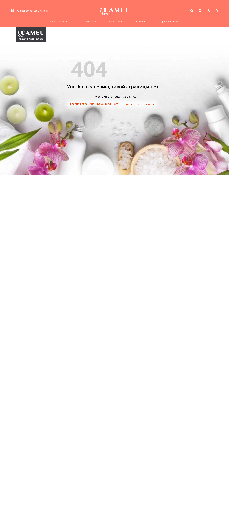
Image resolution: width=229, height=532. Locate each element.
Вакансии (141, 21)
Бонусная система (59, 21)
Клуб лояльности (108, 104)
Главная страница (82, 104)
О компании (89, 21)
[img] (31, 34)
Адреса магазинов (169, 21)
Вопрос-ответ (116, 21)
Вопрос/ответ (132, 104)
